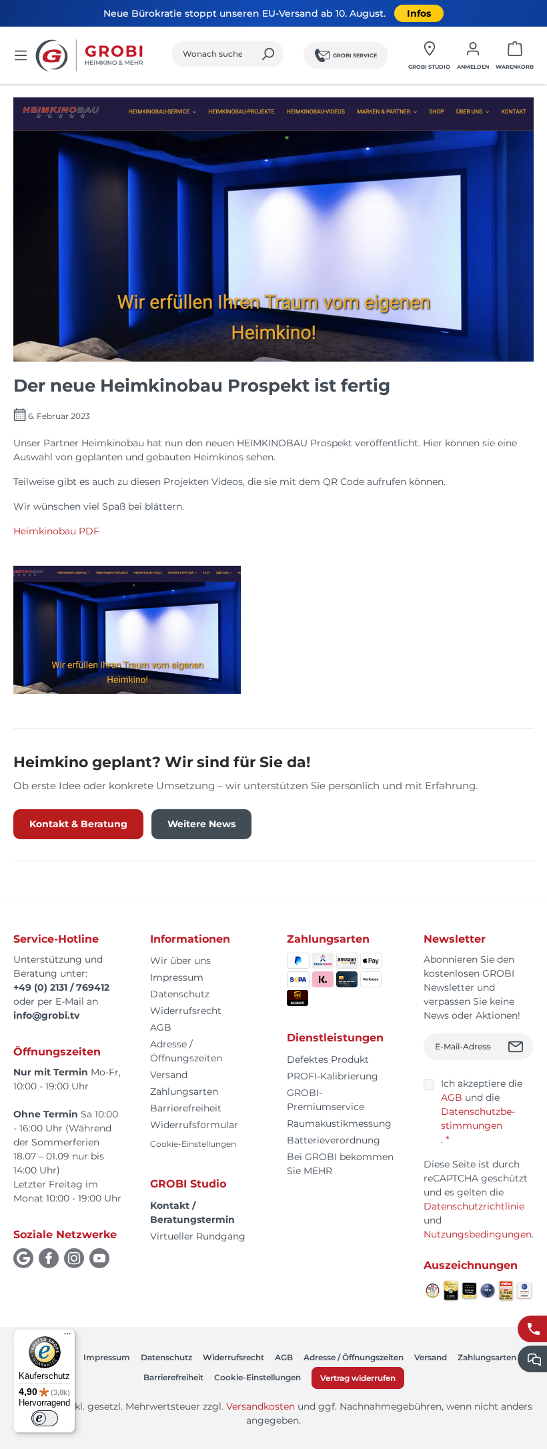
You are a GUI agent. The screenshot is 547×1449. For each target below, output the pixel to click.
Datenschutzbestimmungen (478, 1118)
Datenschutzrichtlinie (474, 1206)
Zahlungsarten (184, 1091)
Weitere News (201, 824)
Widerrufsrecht (185, 1011)
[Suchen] (268, 54)
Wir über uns (180, 961)
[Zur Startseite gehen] (91, 55)
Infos (419, 13)
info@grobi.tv (46, 1015)
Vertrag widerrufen (358, 1378)
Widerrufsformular (194, 1125)
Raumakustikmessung (339, 1123)
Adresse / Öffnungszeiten (354, 1357)
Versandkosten (260, 1406)
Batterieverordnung (333, 1140)
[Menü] (20, 55)
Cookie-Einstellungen (193, 1144)
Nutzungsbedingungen (478, 1234)
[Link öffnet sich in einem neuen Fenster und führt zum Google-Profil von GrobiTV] (23, 1258)
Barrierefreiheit (185, 1108)
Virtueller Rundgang (197, 1236)
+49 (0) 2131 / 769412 (61, 987)
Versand (168, 1075)
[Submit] (517, 1046)
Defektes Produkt (328, 1059)
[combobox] (212, 54)
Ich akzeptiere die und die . (481, 1111)
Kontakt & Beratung (78, 824)
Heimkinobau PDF (56, 531)
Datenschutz (179, 994)
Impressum (176, 977)
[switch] (44, 1418)
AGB (160, 1027)
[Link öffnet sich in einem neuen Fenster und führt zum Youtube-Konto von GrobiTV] (99, 1258)
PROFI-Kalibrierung (332, 1076)
